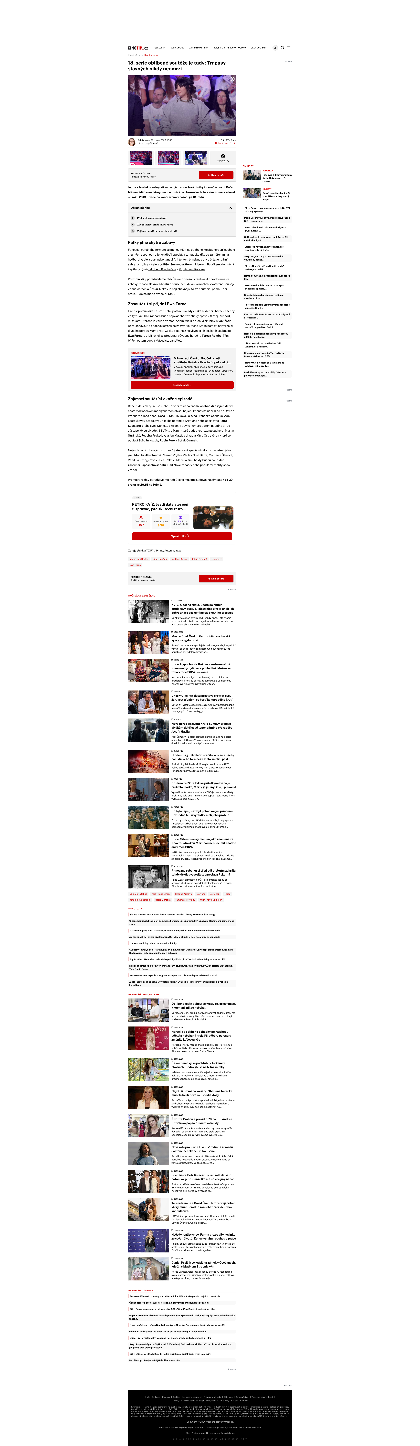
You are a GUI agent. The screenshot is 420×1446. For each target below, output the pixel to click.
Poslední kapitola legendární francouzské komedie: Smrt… (267, 306)
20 (246, 1439)
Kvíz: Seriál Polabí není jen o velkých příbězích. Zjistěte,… (264, 287)
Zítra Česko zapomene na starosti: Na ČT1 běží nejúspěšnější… (267, 210)
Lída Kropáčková (148, 143)
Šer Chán (215, 894)
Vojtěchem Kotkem (192, 269)
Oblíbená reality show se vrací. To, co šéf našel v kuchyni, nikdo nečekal (168, 1331)
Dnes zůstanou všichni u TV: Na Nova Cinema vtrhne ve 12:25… (264, 355)
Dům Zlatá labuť (138, 894)
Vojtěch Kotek (179, 559)
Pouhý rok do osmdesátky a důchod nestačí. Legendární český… (264, 326)
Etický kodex (212, 1400)
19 (241, 1439)
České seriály (259, 48)
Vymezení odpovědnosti (262, 1397)
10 (204, 1439)
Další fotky (223, 160)
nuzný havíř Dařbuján (211, 899)
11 (208, 1439)
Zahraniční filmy (199, 48)
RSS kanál (228, 1397)
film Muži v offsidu (185, 899)
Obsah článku (140, 207)
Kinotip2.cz (134, 55)
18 (237, 1439)
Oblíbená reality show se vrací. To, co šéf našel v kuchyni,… (266, 239)
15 (225, 1439)
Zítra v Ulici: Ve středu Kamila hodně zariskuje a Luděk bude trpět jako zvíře (170, 1354)
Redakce (156, 1397)
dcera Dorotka (163, 899)
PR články (224, 1400)
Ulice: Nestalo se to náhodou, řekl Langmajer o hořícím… (263, 345)
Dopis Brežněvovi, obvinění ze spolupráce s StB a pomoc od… (267, 219)
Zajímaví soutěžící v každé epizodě (157, 231)
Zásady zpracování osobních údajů (188, 1400)
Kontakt (244, 1400)
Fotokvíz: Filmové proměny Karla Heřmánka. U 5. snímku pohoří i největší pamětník (175, 1296)
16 (229, 1439)
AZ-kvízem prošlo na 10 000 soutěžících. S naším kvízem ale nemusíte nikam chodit (175, 930)
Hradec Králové (183, 894)
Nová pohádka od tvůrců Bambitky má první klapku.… (265, 229)
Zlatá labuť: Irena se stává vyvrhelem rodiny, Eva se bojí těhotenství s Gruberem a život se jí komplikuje (178, 983)
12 (212, 1439)
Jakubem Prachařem (162, 269)
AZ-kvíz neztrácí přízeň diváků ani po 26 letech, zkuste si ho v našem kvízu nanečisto (174, 937)
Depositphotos (227, 1433)
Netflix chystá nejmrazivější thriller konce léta (154, 1360)
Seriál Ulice (177, 48)
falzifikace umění (161, 894)
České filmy (267, 171)
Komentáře (217, 175)
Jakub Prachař (199, 559)
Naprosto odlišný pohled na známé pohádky (153, 943)
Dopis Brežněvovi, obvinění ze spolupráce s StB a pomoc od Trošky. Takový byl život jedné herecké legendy (182, 1317)
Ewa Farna (135, 565)
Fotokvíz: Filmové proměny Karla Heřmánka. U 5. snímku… (277, 178)
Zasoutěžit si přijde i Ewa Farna (155, 224)
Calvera (201, 894)
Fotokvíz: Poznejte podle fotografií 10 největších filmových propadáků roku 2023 (173, 975)
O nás (147, 1397)
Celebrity (160, 48)
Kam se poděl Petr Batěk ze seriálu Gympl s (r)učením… (267, 316)
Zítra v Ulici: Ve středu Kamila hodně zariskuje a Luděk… (264, 268)
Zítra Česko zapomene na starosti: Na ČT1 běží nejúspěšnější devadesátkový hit (172, 1309)
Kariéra (234, 1400)
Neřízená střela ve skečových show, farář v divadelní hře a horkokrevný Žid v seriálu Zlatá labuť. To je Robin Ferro (181, 967)
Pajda (227, 894)
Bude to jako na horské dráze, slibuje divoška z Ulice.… (264, 297)
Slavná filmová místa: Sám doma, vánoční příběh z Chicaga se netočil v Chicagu (173, 914)
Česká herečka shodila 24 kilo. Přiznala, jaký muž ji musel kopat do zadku (169, 1302)
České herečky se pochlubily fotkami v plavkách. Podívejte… (265, 374)
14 (220, 1439)
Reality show (151, 55)
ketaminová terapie (140, 899)
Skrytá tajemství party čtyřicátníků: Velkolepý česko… (264, 258)
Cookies (176, 1397)
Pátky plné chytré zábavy (152, 218)
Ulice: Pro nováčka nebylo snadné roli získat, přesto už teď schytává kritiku (170, 1338)
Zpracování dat (242, 1397)
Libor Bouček (160, 559)
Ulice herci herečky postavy (229, 48)
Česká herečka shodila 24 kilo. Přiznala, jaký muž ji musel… (276, 196)
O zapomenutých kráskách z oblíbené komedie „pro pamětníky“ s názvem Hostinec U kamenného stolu (181, 922)
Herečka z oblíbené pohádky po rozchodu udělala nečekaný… (266, 335)
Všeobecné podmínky (192, 1397)
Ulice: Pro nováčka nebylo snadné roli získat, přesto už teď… (265, 248)
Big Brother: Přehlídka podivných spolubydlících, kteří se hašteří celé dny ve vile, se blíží (177, 959)
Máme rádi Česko (139, 559)
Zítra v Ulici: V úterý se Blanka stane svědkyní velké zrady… (264, 364)
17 (233, 1439)
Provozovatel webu (212, 1397)
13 (216, 1439)
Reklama (166, 1397)
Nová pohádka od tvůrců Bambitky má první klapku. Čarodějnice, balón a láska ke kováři (177, 1325)
